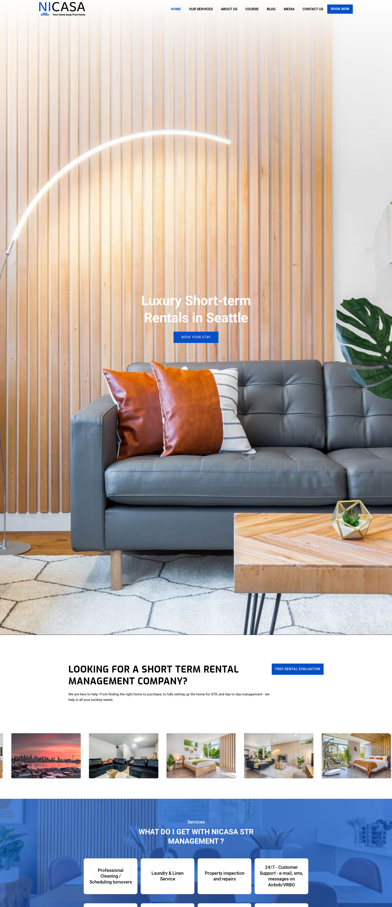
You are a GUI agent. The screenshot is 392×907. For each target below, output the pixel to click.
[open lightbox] (95, 755)
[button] (201, 9)
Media (289, 9)
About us (229, 9)
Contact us (313, 9)
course (252, 9)
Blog (271, 9)
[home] (62, 9)
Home (176, 9)
